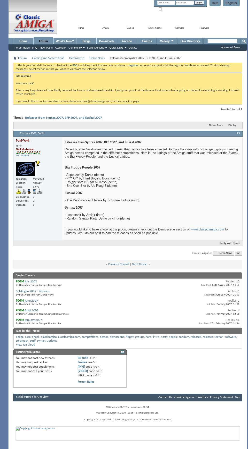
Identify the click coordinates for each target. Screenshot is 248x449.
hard (149, 337)
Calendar (60, 47)
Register (231, 3)
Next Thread (139, 264)
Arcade (127, 41)
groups (139, 337)
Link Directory (190, 41)
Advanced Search (231, 47)
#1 (238, 133)
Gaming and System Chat (48, 58)
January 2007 (33, 320)
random (184, 337)
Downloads (106, 41)
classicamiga (49, 337)
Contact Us (165, 397)
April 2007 (32, 310)
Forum (43, 41)
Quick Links (116, 47)
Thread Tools (216, 125)
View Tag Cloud (25, 344)
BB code (83, 358)
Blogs (87, 41)
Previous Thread (118, 264)
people (173, 337)
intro (156, 337)
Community (75, 47)
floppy (130, 337)
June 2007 (31, 300)
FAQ (35, 47)
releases (208, 337)
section (219, 337)
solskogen (22, 340)
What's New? (65, 41)
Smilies (82, 362)
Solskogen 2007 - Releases (32, 291)
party (164, 337)
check (35, 337)
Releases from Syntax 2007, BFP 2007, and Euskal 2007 (63, 118)
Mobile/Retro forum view (32, 396)
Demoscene (76, 58)
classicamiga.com (69, 337)
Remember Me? (171, 9)
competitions (90, 337)
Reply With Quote (230, 243)
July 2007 (31, 281)
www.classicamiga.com (207, 229)
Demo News (97, 58)
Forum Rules (86, 381)
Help (215, 3)
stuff (33, 340)
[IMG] (81, 366)
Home (23, 41)
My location (22, 155)
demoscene (117, 337)
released (196, 337)
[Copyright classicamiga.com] (128, 428)
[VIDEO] (83, 371)
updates (52, 340)
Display (232, 125)
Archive (203, 397)
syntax (41, 340)
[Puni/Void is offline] (25, 169)
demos (104, 337)
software (230, 337)
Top (238, 253)
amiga (19, 337)
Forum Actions (95, 47)
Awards (146, 41)
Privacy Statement (221, 397)
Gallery (165, 41)
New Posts (46, 47)
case (28, 337)
